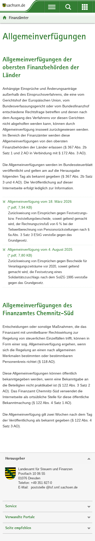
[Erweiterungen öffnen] (84, 7)
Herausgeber (15, 459)
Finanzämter (18, 17)
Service (11, 506)
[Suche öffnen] (68, 7)
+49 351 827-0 (41, 483)
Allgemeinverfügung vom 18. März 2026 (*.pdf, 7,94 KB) (40, 204)
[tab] (47, 458)
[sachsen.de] (15, 6)
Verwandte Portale (20, 517)
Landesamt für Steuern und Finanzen (45, 469)
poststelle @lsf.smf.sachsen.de (54, 487)
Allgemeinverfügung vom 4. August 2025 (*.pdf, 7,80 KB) (40, 252)
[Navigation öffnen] (52, 7)
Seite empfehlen (18, 528)
